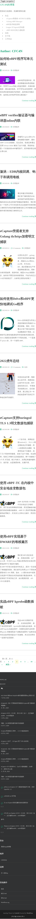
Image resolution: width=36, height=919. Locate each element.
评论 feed (4, 898)
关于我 (7, 36)
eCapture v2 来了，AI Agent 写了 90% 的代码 (14, 741)
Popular (3, 679)
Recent (3, 684)
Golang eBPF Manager (14, 21)
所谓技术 (16, 70)
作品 (6, 16)
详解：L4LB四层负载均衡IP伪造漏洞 (12, 723)
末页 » (8, 665)
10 (31, 662)
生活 (25, 367)
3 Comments (17, 367)
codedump (4, 860)
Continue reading (28, 101)
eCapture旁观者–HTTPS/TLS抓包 (18, 19)
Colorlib (16, 913)
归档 (6, 33)
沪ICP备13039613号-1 (18, 916)
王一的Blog (4, 873)
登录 (2, 889)
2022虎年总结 (9, 361)
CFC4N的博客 (7, 4)
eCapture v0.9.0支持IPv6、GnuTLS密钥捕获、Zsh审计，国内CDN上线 (16, 768)
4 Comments (17, 248)
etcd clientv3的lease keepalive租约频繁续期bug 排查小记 (17, 695)
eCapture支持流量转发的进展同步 (18, 802)
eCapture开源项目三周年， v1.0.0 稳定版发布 (15, 731)
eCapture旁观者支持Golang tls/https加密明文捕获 (17, 236)
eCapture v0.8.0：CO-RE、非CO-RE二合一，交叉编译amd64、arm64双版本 (17, 714)
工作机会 (8, 39)
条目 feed (4, 893)
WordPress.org (5, 902)
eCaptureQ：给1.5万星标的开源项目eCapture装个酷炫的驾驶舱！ (18, 704)
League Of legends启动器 (15, 27)
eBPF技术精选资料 (13, 24)
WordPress (30, 913)
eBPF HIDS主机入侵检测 (15, 30)
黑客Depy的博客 (6, 846)
